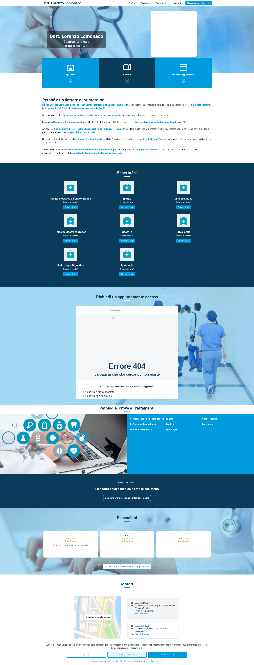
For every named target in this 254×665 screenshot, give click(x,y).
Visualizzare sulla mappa (98, 617)
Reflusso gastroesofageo (143, 424)
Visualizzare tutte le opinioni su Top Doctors (127, 566)
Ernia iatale (207, 424)
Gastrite (170, 424)
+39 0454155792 (142, 613)
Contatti (177, 3)
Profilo (132, 3)
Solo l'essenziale (127, 654)
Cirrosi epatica (209, 419)
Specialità (145, 3)
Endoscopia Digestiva (141, 429)
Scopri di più (70, 207)
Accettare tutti (167, 654)
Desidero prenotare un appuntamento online (127, 498)
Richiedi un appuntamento (198, 3)
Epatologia (171, 429)
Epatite (169, 419)
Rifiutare (86, 654)
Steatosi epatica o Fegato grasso (147, 419)
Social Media (161, 3)
